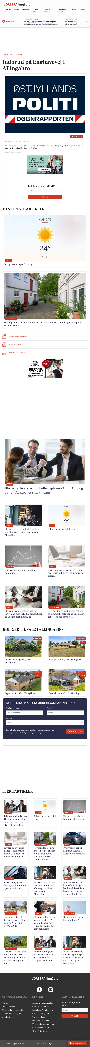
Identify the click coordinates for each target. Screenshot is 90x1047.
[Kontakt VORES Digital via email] (50, 989)
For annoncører (8, 1006)
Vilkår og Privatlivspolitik (12, 1010)
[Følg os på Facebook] (39, 989)
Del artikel (75, 136)
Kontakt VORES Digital (11, 1013)
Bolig (16, 10)
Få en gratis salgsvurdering (43, 1024)
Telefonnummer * (13, 708)
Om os (5, 1003)
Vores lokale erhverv (40, 1006)
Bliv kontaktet (75, 731)
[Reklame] (45, 164)
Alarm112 (7, 10)
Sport (73, 10)
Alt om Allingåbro (39, 1031)
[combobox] (7, 722)
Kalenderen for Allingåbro (42, 1010)
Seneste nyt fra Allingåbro (42, 1003)
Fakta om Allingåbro (40, 1013)
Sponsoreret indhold (40, 1027)
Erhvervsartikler (38, 1017)
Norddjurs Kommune (40, 1020)
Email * (50, 708)
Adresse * (9, 718)
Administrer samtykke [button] (11, 1017)
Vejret (82, 10)
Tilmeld (45, 197)
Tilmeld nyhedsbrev (77, 1043)
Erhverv (25, 10)
